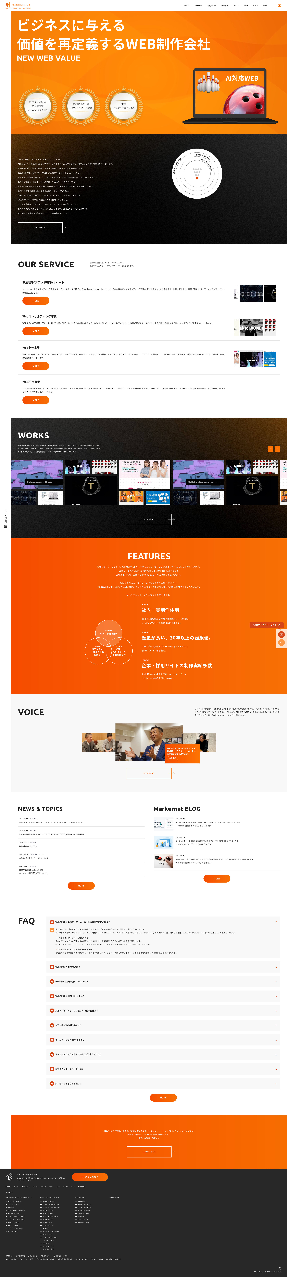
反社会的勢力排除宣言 (65, 1259)
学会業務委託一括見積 (60, 1256)
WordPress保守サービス (14, 1259)
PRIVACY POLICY (97, 1259)
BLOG (73, 1186)
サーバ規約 (29, 1259)
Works (186, 5)
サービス (224, 6)
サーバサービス (48, 1246)
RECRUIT (81, 1186)
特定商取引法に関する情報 (45, 1259)
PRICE (58, 1186)
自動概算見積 (20, 1256)
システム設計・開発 (50, 1237)
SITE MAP (9, 1256)
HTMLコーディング (84, 1204)
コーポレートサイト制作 (16, 1216)
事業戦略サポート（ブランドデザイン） (19, 1197)
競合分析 (11, 1207)
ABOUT (43, 1186)
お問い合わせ (91, 1177)
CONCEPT (25, 1186)
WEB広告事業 (114, 1197)
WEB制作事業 (80, 1197)
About (236, 5)
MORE (36, 301)
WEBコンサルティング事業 (49, 1197)
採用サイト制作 (13, 1222)
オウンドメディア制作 (15, 1228)
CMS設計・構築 (48, 1240)
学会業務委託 (44, 1256)
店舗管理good (48, 1219)
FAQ (246, 5)
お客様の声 (212, 6)
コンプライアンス (82, 1259)
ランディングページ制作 (16, 1219)
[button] (270, 449)
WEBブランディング (15, 1201)
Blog (265, 5)
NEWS (65, 1186)
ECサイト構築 (13, 1225)
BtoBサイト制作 (14, 1213)
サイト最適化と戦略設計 (16, 1210)
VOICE (35, 1186)
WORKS (16, 1186)
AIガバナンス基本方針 (113, 1259)
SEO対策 (46, 1243)
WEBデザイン (13, 1231)
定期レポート (47, 1222)
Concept (198, 5)
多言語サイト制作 (84, 1210)
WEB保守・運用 (48, 1249)
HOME (8, 1186)
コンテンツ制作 (13, 1204)
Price (255, 5)
